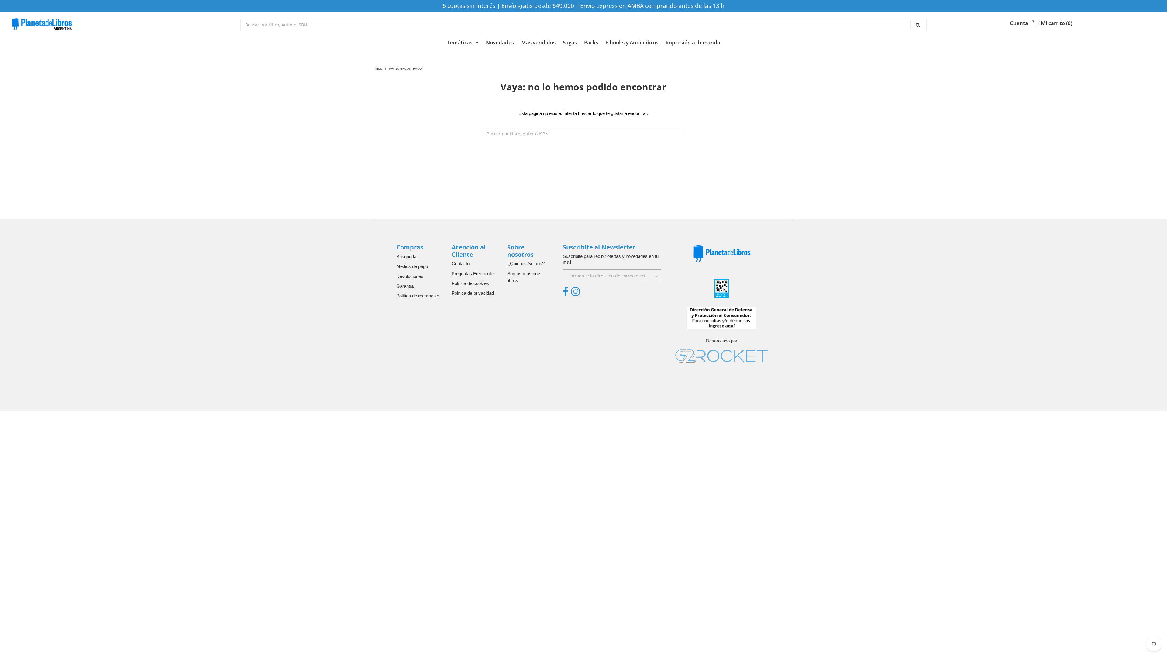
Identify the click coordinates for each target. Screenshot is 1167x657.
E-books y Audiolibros (631, 42)
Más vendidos (538, 42)
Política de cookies (470, 283)
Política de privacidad (473, 293)
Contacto (461, 263)
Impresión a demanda (693, 42)
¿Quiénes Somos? (526, 263)
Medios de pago (412, 266)
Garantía (405, 286)
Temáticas (459, 42)
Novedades (500, 42)
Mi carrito (1056, 23)
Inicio (379, 68)
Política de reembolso (417, 295)
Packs (591, 42)
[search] (583, 25)
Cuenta (1019, 23)
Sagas (570, 42)
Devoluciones (409, 276)
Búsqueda (406, 256)
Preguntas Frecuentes (474, 273)
